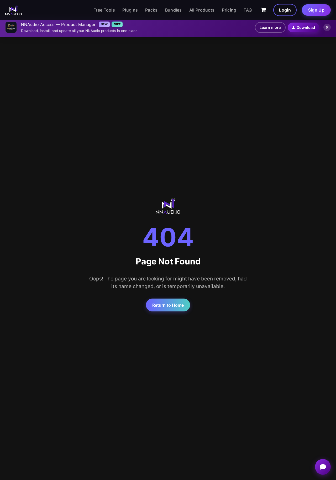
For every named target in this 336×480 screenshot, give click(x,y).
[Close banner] (327, 27)
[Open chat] (323, 467)
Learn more (270, 27)
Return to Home (168, 305)
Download (306, 27)
